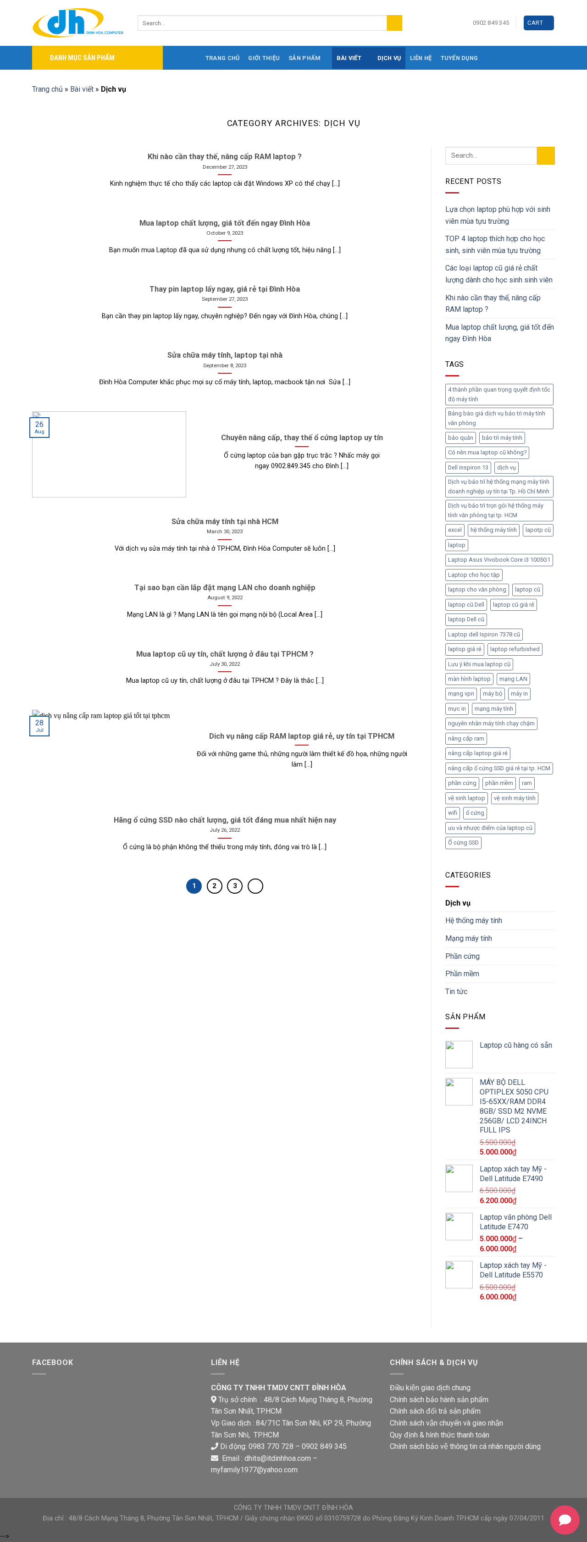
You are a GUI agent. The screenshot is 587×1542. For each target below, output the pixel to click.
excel (455, 529)
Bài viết (349, 58)
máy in (519, 693)
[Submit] (394, 23)
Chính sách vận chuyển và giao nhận (446, 1423)
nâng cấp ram (466, 738)
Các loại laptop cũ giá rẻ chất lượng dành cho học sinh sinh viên (499, 274)
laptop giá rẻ (465, 649)
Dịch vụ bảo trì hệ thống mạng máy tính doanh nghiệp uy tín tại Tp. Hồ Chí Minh (498, 486)
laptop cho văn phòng (477, 589)
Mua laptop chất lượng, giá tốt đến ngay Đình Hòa (499, 333)
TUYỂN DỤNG (459, 58)
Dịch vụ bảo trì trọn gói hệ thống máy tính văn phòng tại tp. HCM (495, 510)
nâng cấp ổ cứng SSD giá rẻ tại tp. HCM (499, 768)
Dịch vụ (389, 58)
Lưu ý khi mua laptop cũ (479, 664)
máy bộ (492, 693)
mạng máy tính (494, 708)
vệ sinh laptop (466, 798)
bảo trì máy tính (502, 437)
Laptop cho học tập (474, 574)
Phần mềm (462, 973)
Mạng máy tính (468, 938)
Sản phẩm (304, 58)
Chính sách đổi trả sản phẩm (435, 1411)
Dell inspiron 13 (468, 467)
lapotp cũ (538, 529)
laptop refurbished (515, 649)
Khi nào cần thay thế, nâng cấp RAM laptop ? (493, 303)
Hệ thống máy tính (473, 920)
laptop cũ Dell (466, 604)
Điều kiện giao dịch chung (430, 1387)
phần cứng (462, 782)
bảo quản (460, 437)
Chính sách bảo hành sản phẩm (439, 1399)
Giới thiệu (264, 58)
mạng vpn (461, 693)
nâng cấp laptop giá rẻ (478, 753)
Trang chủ (222, 58)
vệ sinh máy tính (515, 798)
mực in (457, 708)
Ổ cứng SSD (463, 842)
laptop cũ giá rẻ (513, 604)
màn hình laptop (469, 678)
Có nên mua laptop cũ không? (487, 452)
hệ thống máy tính (494, 529)
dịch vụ (506, 467)
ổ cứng (475, 812)
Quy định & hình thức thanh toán (439, 1435)
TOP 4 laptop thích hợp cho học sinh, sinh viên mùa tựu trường (495, 244)
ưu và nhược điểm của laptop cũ (490, 827)
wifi (452, 812)
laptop (456, 545)
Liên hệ (421, 58)
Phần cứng (462, 956)
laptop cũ (527, 589)
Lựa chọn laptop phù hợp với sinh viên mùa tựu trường (497, 215)
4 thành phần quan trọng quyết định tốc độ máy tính (499, 394)
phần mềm (499, 782)
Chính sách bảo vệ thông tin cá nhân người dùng (465, 1446)
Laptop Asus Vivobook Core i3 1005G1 (499, 559)
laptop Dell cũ (466, 619)
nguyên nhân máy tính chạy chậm (491, 723)
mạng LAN (513, 678)
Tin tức (456, 991)
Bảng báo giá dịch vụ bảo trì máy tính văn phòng (496, 418)
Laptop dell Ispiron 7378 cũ (484, 634)
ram (527, 782)
